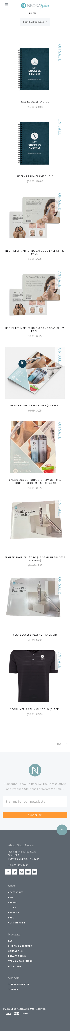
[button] (39, 13)
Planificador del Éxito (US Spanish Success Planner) (35, 559)
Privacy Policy (17, 956)
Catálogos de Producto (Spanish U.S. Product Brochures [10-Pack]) (35, 481)
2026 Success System (35, 101)
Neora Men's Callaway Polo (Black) (35, 709)
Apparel (13, 902)
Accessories (16, 892)
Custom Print (16, 922)
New (10, 897)
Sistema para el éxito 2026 (35, 176)
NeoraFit (13, 912)
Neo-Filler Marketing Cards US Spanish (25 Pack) (35, 329)
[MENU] (7, 4)
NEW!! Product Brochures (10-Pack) (35, 405)
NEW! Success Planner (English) (35, 634)
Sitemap (13, 989)
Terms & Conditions (20, 961)
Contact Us (15, 951)
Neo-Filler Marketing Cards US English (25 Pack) (34, 252)
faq (10, 940)
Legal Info (14, 966)
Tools (12, 907)
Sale (11, 917)
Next (60, 743)
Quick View (35, 70)
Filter (33, 13)
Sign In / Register (19, 984)
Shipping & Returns (20, 946)
